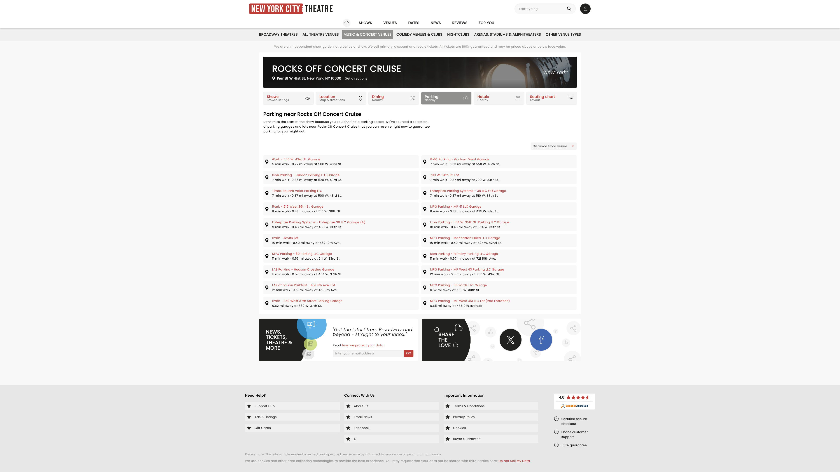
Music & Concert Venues (368, 34)
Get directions (356, 78)
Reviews (459, 22)
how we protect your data (363, 345)
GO (408, 353)
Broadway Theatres (278, 34)
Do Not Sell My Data (514, 461)
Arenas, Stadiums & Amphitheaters (507, 34)
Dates (413, 22)
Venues (390, 22)
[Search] (570, 9)
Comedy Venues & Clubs (419, 34)
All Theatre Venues (321, 34)
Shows (365, 22)
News (436, 22)
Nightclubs (458, 34)
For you (486, 22)
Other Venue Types (563, 34)
